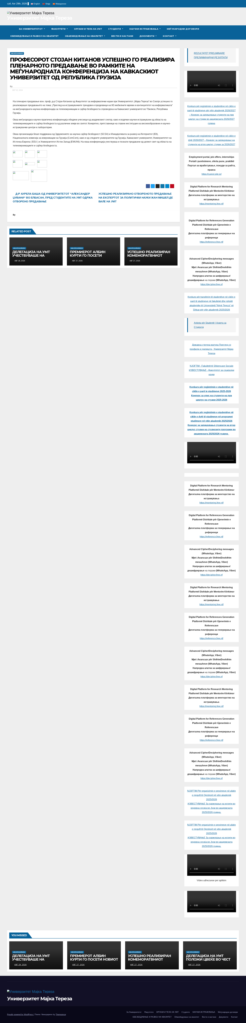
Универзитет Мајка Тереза (39, 18)
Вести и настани (122, 36)
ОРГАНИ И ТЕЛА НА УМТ (88, 29)
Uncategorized (17, 53)
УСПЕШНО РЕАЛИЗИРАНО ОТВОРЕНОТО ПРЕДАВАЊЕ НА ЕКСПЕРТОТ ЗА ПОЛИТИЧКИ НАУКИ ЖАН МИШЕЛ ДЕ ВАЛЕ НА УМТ (136, 197)
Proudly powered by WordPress (20, 1014)
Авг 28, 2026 (20, 965)
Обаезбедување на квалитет (84, 36)
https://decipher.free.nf (211, 284)
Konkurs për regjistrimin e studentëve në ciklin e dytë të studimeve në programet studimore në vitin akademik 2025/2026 (211, 416)
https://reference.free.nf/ (211, 242)
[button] (237, 32)
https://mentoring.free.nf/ (211, 204)
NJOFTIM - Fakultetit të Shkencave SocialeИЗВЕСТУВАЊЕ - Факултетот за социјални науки (211, 370)
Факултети (58, 29)
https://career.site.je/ (212, 174)
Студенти (115, 29)
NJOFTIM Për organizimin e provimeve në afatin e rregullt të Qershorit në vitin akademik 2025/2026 (211, 795)
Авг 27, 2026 (78, 965)
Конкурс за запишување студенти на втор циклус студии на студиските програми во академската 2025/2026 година (211, 429)
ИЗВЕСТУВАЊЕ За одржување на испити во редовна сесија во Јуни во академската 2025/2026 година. (211, 808)
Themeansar (61, 1014)
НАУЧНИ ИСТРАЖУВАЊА (144, 29)
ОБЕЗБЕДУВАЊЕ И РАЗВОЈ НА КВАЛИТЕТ (34, 36)
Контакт (169, 36)
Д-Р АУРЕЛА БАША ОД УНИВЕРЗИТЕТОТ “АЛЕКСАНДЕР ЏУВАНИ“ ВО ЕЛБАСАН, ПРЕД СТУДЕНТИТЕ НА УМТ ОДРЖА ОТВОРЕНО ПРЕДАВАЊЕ (53, 197)
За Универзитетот (31, 29)
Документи (147, 36)
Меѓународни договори (183, 29)
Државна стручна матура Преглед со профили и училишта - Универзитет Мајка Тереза (211, 349)
